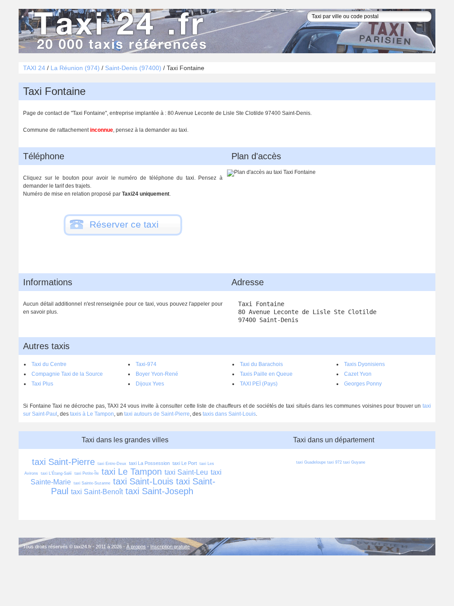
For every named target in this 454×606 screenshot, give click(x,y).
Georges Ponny (363, 384)
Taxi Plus (42, 384)
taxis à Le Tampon (92, 414)
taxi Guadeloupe (311, 462)
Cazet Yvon (358, 374)
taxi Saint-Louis (143, 481)
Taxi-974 (146, 364)
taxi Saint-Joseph (159, 491)
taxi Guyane (354, 462)
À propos (136, 546)
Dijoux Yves (150, 384)
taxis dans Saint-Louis (229, 414)
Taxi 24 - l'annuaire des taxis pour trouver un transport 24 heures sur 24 (118, 31)
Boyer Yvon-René (157, 374)
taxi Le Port (184, 463)
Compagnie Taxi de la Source (67, 374)
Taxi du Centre (49, 364)
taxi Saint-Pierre (63, 462)
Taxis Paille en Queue (266, 374)
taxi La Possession (149, 463)
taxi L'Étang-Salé (56, 473)
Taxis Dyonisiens (364, 364)
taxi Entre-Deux (112, 463)
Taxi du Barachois (261, 364)
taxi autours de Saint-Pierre (157, 414)
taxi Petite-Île (86, 473)
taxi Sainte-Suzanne (92, 483)
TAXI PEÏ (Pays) (259, 384)
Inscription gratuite (170, 546)
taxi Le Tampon (132, 471)
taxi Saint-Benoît (97, 492)
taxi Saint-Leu (186, 472)
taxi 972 (334, 462)
